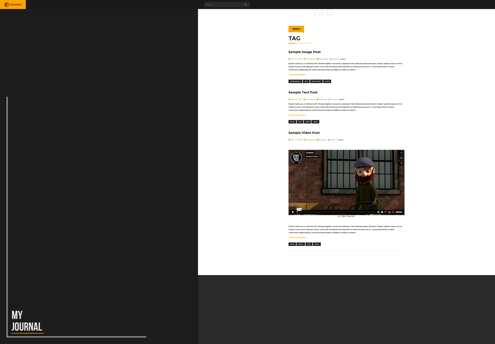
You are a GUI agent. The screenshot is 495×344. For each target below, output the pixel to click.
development (295, 81)
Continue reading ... (297, 75)
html (292, 121)
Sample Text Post (302, 92)
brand (300, 244)
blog (292, 244)
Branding (322, 139)
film (306, 81)
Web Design (323, 59)
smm (307, 121)
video (327, 81)
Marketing (323, 99)
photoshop (316, 81)
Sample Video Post (304, 133)
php (300, 121)
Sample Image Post (304, 52)
